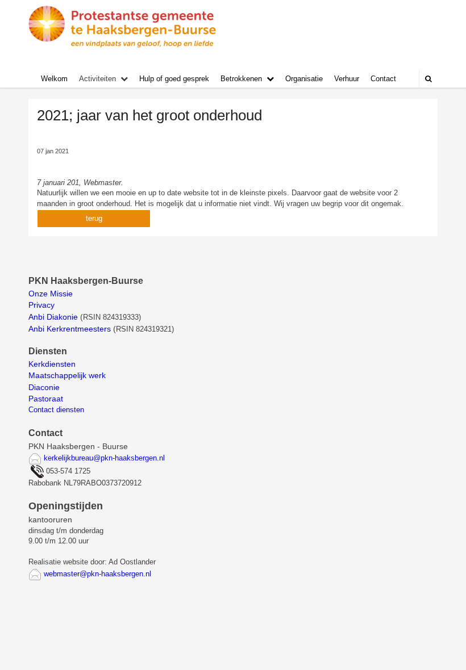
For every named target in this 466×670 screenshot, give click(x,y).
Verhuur (346, 78)
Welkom (54, 78)
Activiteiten (97, 78)
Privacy (41, 304)
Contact (383, 78)
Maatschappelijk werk (67, 375)
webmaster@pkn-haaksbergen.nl (97, 574)
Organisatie (304, 78)
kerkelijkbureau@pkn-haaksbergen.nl (104, 458)
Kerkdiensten (53, 363)
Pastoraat (45, 398)
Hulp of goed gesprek (174, 78)
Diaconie (44, 387)
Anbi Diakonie (53, 316)
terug (94, 218)
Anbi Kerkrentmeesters (69, 328)
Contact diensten (56, 409)
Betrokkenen (241, 78)
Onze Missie (51, 293)
